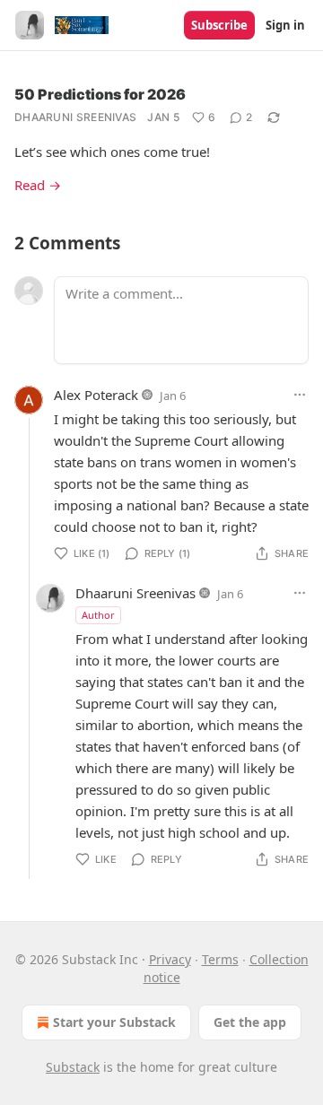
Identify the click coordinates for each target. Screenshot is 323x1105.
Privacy (170, 959)
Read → (37, 185)
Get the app (250, 1022)
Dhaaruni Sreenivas (75, 117)
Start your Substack (114, 1022)
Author (98, 615)
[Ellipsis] (299, 394)
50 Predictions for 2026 (100, 94)
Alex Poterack (96, 395)
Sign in (285, 25)
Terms (220, 959)
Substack (73, 1066)
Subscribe (219, 25)
